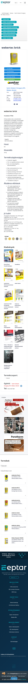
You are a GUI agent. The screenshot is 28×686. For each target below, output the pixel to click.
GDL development (14, 629)
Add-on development (14, 627)
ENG (20, 2)
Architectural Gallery (14, 605)
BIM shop (14, 592)
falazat (11, 13)
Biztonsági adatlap (11, 76)
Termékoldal (9, 68)
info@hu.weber (17, 99)
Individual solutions (14, 632)
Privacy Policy (14, 673)
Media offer (14, 617)
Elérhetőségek (14, 641)
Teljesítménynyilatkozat (12, 74)
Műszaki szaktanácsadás (9, 35)
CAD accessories (14, 586)
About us (13, 577)
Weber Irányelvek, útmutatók (10, 27)
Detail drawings (14, 602)
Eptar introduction (14, 614)
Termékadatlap (10, 71)
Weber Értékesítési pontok (9, 30)
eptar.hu (4, 554)
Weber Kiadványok (7, 24)
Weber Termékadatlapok (9, 22)
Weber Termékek (7, 38)
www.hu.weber (17, 100)
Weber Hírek (6, 19)
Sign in (16, 2)
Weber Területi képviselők (9, 32)
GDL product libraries (14, 589)
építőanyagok (5, 13)
